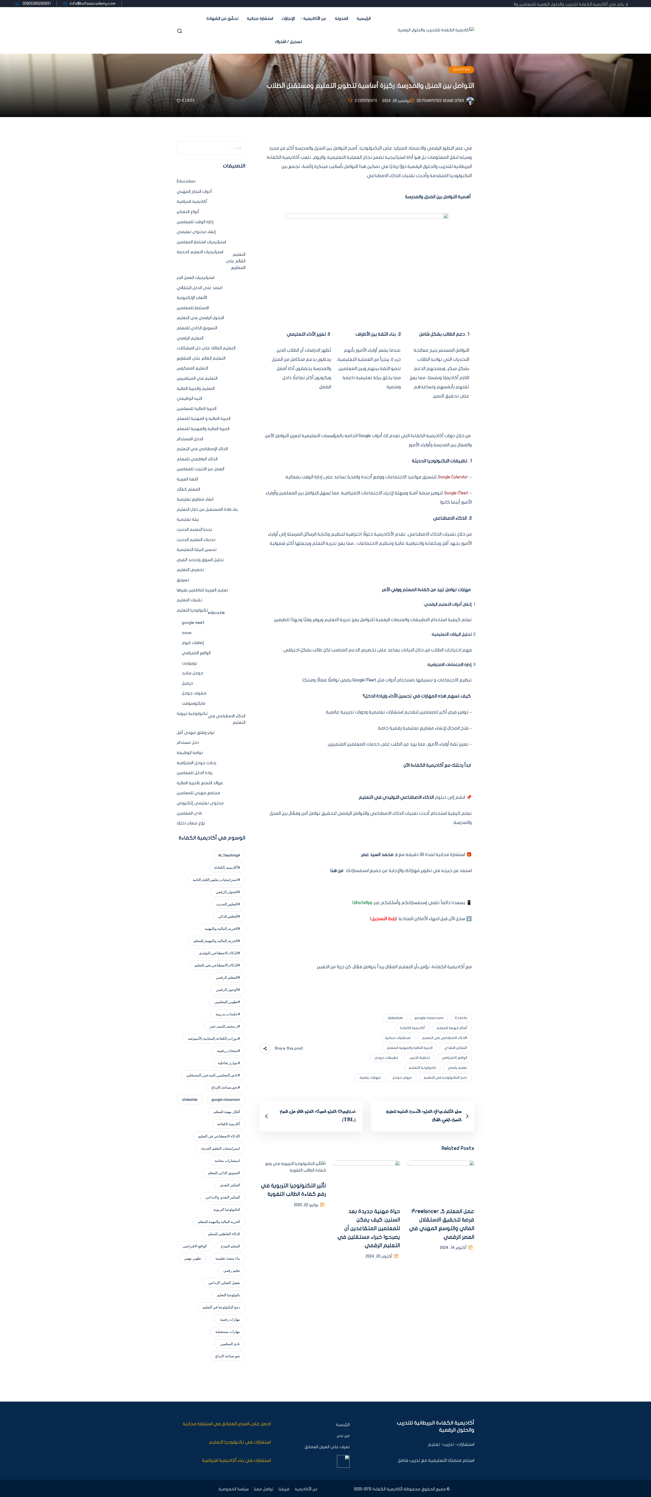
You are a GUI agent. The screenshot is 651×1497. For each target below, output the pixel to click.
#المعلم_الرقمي (228, 977)
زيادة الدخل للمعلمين (194, 773)
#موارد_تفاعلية (229, 1063)
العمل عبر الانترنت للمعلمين (200, 469)
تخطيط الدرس (420, 1058)
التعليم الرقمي (190, 338)
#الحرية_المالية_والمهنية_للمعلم (217, 941)
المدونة (341, 19)
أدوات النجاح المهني (194, 192)
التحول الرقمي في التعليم (200, 318)
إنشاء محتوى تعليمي (196, 232)
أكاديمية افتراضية (192, 201)
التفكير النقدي (455, 1048)
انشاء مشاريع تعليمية (195, 499)
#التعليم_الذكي (229, 916)
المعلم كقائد (188, 489)
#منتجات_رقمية (228, 1050)
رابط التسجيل (384, 918)
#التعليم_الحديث (228, 904)
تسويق (183, 580)
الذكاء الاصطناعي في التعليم (226, 719)
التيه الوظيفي (189, 398)
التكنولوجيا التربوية (226, 1209)
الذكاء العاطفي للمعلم (197, 459)
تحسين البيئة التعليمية (196, 550)
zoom (186, 633)
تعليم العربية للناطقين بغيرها (202, 590)
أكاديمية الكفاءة (412, 1028)
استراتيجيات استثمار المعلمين (201, 242)
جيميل (187, 683)
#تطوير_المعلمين (227, 1002)
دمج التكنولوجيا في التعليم (445, 1077)
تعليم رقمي (457, 1068)
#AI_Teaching (229, 855)
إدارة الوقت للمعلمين (195, 222)
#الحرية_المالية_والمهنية (222, 928)
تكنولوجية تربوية (192, 713)
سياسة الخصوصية (233, 1489)
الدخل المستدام (190, 439)
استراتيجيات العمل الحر (195, 278)
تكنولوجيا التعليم (422, 1068)
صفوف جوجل (194, 693)
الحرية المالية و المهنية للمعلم (203, 419)
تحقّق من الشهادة (222, 19)
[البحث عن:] (211, 148)
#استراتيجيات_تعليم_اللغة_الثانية (216, 879)
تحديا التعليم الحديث (194, 529)
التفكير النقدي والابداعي (222, 1197)
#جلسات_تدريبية (228, 1014)
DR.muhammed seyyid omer (440, 101)
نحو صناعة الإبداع (227, 1356)
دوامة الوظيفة (190, 753)
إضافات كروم (193, 643)
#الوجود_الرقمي (228, 989)
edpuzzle (216, 613)
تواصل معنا (263, 1489)
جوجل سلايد (192, 673)
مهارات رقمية (370, 1077)
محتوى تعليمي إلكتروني (200, 803)
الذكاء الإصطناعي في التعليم (202, 449)
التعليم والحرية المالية (196, 389)
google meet (193, 623)
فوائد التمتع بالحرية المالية (200, 783)
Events (461, 1018)
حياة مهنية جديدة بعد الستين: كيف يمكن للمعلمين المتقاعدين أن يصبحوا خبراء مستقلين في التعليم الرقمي (368, 1228)
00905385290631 (36, 4)
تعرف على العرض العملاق (327, 1447)
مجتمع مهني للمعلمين (198, 793)
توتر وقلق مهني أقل (195, 733)
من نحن (343, 1436)
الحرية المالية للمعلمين (196, 409)
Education (461, 70)
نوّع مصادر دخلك (191, 823)
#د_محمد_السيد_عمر (225, 1026)
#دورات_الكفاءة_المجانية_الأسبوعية (214, 1038)
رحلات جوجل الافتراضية (196, 763)
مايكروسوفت (193, 703)
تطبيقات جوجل (386, 1058)
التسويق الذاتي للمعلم (197, 328)
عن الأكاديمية (314, 19)
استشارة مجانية (260, 19)
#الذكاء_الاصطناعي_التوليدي (219, 953)
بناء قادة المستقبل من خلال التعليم (207, 509)
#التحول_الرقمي (228, 892)
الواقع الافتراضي (454, 1058)
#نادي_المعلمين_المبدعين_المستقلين (213, 1075)
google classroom (429, 1018)
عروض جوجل (402, 1077)
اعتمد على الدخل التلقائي (200, 288)
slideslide (395, 1018)
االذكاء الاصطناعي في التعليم (444, 1038)
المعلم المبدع (230, 1246)
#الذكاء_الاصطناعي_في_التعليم (217, 965)
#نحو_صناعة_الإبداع (226, 1087)
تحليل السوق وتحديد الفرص (200, 560)
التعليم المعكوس (192, 368)
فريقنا (284, 1489)
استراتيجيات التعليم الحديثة (200, 252)
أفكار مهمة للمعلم (452, 1028)
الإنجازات (288, 19)
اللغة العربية (187, 479)
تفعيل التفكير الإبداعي (224, 1283)
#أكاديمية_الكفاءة (227, 867)
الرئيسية (364, 19)
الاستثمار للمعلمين (193, 308)
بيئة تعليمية (188, 519)
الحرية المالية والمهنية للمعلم (410, 1048)
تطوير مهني (192, 1258)
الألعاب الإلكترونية (192, 298)
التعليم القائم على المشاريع (235, 260)
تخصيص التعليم (190, 570)
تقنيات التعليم (189, 600)
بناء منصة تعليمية (227, 1258)
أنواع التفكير (188, 212)
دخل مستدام (188, 742)
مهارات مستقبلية (227, 1331)
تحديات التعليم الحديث (196, 540)
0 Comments (366, 101)
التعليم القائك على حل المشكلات (206, 348)
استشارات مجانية (397, 1038)
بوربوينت (189, 663)
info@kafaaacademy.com (92, 4)
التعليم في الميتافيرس (197, 378)
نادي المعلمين (189, 813)
